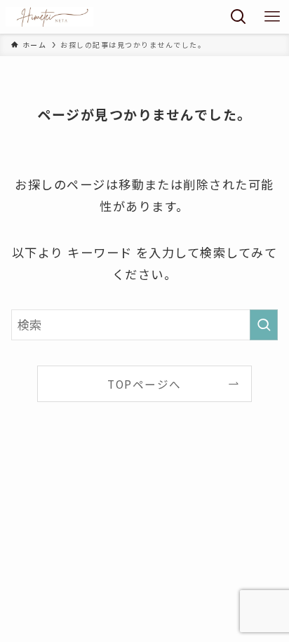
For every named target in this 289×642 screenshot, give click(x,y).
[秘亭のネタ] (49, 17)
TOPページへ (144, 384)
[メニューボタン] (272, 17)
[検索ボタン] (238, 17)
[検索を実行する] (264, 325)
